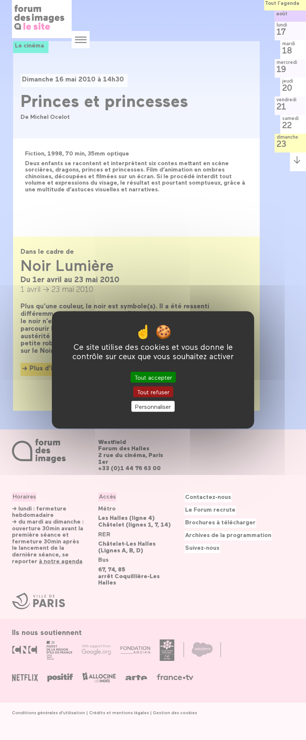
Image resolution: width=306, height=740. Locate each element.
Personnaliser (153, 406)
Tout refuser (153, 391)
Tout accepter (153, 377)
